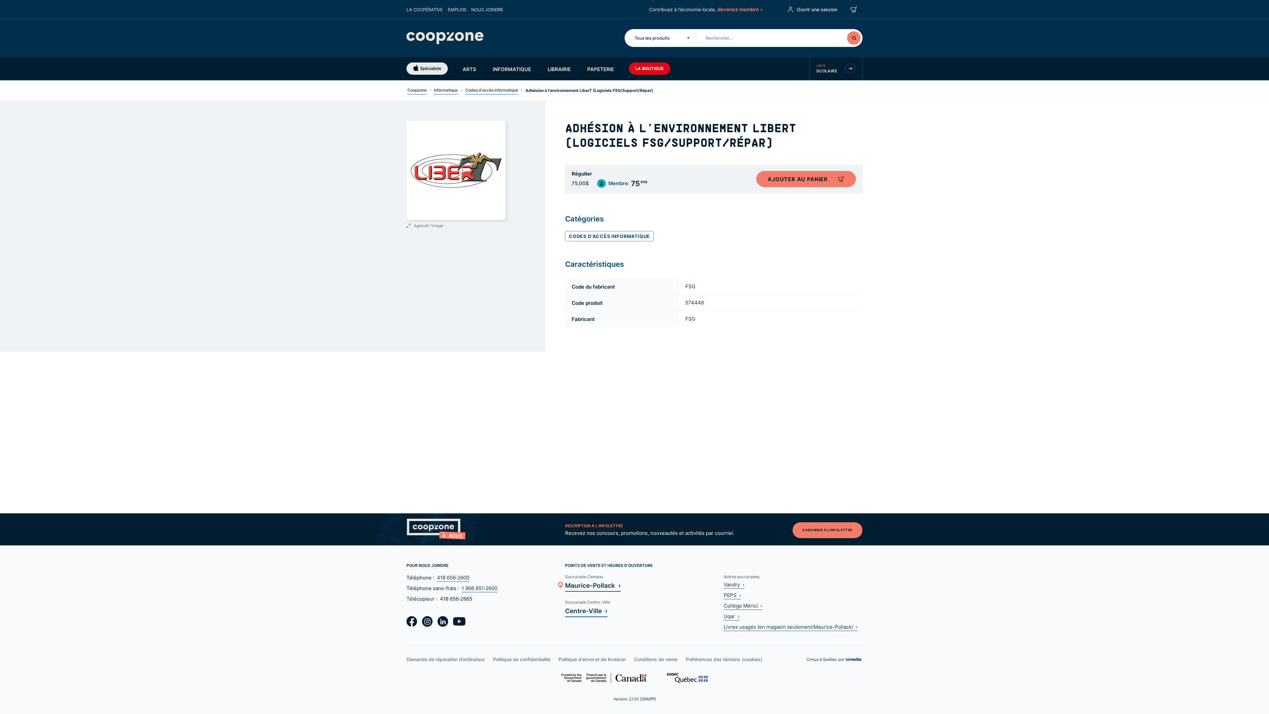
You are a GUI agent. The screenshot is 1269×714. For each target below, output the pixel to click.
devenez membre (738, 9)
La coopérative (424, 10)
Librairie (559, 69)
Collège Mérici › (743, 605)
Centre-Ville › (586, 610)
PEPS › (732, 595)
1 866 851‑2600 (479, 588)
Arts (469, 69)
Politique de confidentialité (521, 659)
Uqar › (731, 616)
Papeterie (600, 69)
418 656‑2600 (453, 577)
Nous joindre (487, 10)
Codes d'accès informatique (491, 90)
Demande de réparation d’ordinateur (445, 659)
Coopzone (417, 90)
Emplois (457, 10)
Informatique (512, 69)
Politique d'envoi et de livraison (592, 659)
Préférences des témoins (724, 659)
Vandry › (734, 584)
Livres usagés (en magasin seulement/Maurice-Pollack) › (791, 626)
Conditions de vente (655, 659)
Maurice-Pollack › (593, 585)
